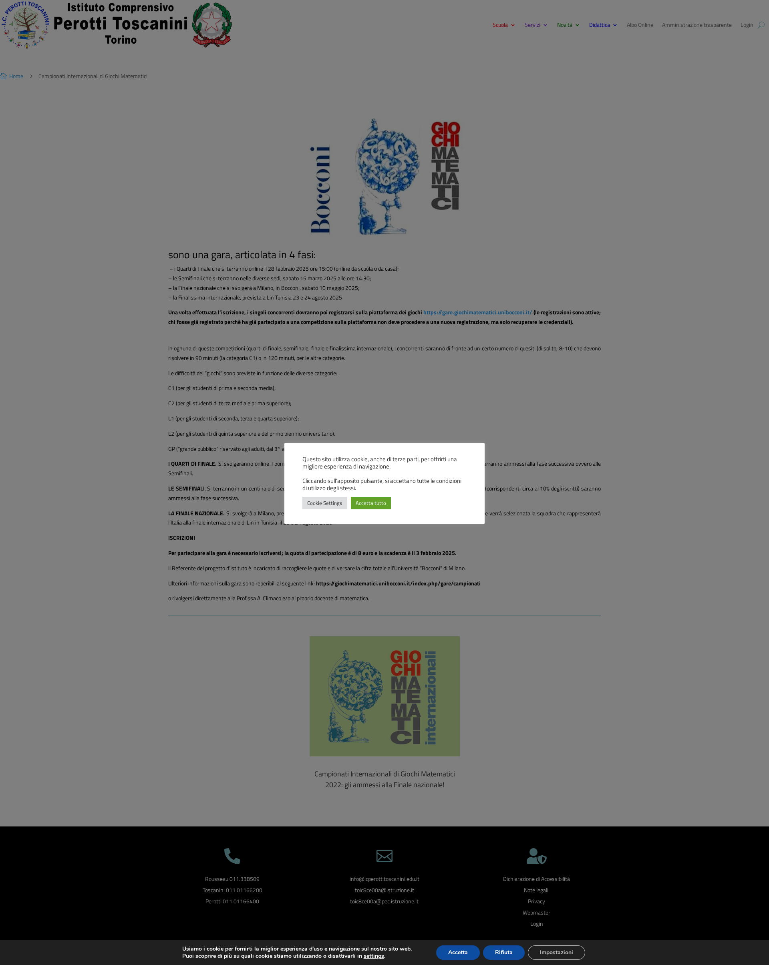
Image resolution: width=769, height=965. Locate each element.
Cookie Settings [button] (324, 503)
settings (374, 956)
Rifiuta (504, 952)
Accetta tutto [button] (371, 503)
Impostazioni (556, 952)
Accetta (458, 952)
